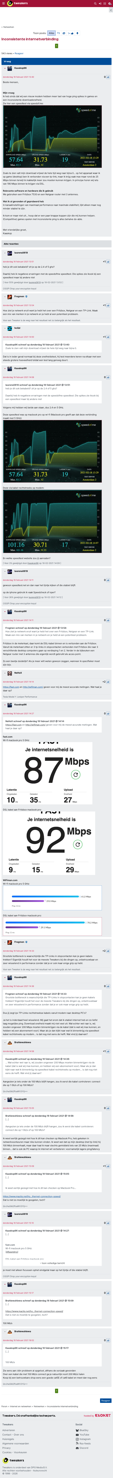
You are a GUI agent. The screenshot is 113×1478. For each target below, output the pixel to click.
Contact (6, 1434)
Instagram (85, 1439)
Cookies (6, 1452)
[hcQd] (10, 328)
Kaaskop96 (20, 68)
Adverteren (8, 1430)
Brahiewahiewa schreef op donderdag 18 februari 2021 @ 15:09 (39, 1300)
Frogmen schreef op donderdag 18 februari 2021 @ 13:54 (35, 628)
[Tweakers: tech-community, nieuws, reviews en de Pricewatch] (17, 3)
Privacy (6, 1447)
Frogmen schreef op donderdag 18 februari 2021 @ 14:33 (35, 993)
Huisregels (8, 1439)
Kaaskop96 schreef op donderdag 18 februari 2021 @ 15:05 (37, 1173)
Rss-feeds (85, 1443)
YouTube (84, 1434)
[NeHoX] (10, 673)
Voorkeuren (20, 1452)
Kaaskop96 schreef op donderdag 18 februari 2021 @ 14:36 (37, 1059)
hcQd (17, 328)
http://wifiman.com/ (33, 687)
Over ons (19, 1434)
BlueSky (84, 1430)
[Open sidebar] (111, 9)
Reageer (19, 53)
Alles (51, 33)
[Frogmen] (10, 297)
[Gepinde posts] (77, 33)
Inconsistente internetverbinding (62, 1406)
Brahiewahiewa (22, 1042)
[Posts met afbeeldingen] (63, 33)
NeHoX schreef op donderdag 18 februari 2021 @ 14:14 (34, 721)
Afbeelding (12, 1252)
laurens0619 (21, 252)
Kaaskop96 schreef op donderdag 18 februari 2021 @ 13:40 (37, 344)
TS (58, 33)
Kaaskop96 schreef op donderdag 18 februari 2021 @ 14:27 (37, 1230)
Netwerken (8, 27)
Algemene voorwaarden (15, 1443)
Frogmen (19, 296)
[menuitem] (95, 3)
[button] (3, 3)
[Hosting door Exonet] (97, 1416)
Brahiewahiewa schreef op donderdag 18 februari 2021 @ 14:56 (39, 1115)
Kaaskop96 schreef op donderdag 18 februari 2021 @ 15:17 (36, 1348)
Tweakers (7, 1467)
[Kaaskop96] (10, 68)
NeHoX (18, 672)
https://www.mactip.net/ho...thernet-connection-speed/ (32, 1196)
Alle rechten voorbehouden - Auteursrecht (24, 1470)
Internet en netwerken (20, 1406)
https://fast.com (11, 687)
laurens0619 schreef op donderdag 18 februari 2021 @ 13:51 (37, 385)
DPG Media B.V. (39, 1467)
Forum (4, 1406)
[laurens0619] (10, 253)
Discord (84, 1447)
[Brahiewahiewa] (10, 1043)
